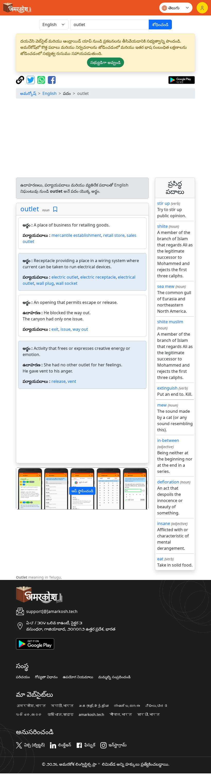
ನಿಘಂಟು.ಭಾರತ (156, 706)
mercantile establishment (76, 235)
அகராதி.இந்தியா (94, 706)
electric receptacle (98, 277)
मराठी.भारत (62, 706)
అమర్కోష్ (28, 93)
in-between (168, 440)
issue (65, 329)
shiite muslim (170, 322)
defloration (168, 482)
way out (80, 329)
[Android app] (35, 643)
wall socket (66, 283)
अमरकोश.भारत (31, 706)
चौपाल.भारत (120, 715)
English (49, 93)
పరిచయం (23, 677)
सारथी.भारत (148, 715)
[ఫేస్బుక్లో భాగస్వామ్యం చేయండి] (52, 79)
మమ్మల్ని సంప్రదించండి (114, 677)
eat (160, 559)
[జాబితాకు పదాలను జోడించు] (55, 209)
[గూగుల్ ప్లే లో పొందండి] (181, 79)
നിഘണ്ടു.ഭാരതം (127, 706)
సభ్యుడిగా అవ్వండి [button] (105, 62)
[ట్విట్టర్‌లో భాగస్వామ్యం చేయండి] (31, 79)
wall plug (45, 283)
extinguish (167, 388)
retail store (114, 235)
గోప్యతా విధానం (46, 677)
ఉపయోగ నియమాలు (78, 677)
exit (54, 329)
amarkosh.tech (91, 715)
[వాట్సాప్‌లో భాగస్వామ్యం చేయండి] (42, 79)
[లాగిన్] (202, 7)
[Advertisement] (105, 139)
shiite (162, 226)
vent (72, 381)
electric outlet (64, 277)
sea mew (165, 286)
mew (162, 405)
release (58, 381)
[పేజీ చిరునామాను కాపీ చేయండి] (20, 79)
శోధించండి (160, 24)
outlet (29, 208)
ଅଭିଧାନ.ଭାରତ (29, 715)
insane (163, 523)
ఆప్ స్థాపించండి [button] (82, 490)
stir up (163, 203)
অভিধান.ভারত (60, 715)
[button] (26, 488)
